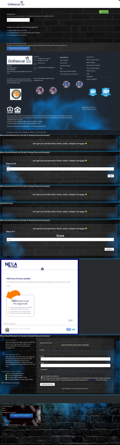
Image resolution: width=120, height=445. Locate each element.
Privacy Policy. (92, 380)
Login (88, 73)
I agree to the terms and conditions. (50, 376)
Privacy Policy (90, 57)
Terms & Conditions (92, 79)
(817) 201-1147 (41, 63)
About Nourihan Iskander (93, 65)
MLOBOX (44, 132)
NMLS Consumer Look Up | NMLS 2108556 (20, 328)
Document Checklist (65, 65)
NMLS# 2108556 (91, 62)
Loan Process (63, 63)
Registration (90, 76)
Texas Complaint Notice (93, 68)
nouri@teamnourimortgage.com (46, 67)
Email (42, 356)
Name (42, 350)
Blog (61, 68)
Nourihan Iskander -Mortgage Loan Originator (24, 132)
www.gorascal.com (12, 68)
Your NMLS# (44, 369)
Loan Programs (64, 60)
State (8, 166)
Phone (42, 363)
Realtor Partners (91, 71)
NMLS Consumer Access (93, 59)
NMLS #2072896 (11, 69)
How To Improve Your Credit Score (69, 74)
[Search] (111, 12)
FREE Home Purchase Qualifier (68, 71)
